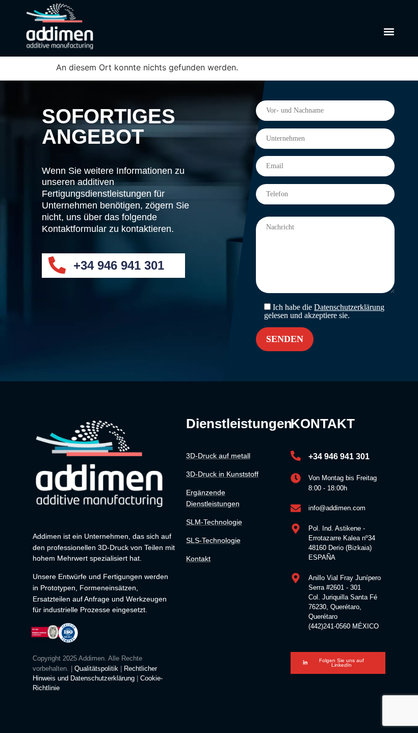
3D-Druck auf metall (218, 456)
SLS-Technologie (213, 540)
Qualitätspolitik (96, 668)
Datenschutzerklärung (349, 307)
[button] (388, 31)
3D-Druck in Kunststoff (222, 474)
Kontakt (198, 559)
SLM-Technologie (214, 522)
